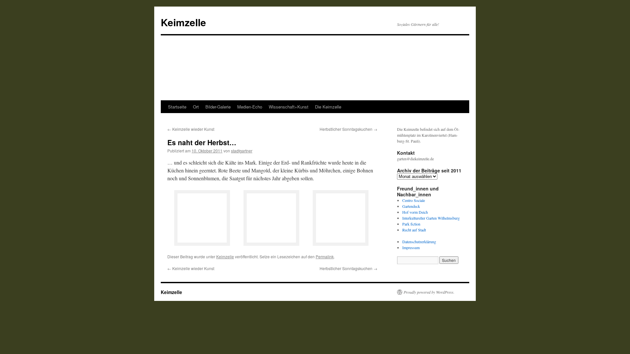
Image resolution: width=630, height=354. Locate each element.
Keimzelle (183, 22)
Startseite (177, 107)
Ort (196, 107)
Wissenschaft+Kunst (288, 107)
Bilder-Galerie (218, 107)
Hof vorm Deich (415, 212)
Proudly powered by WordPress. (429, 292)
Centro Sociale (413, 200)
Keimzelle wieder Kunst (190, 129)
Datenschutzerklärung (419, 241)
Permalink (325, 256)
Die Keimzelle (328, 107)
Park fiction (411, 223)
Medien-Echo (249, 107)
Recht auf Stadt (414, 229)
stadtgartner (241, 150)
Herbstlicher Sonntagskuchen (348, 129)
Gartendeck (411, 206)
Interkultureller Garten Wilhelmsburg (431, 218)
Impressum (411, 247)
